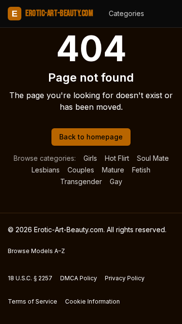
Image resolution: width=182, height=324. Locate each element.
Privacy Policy (125, 278)
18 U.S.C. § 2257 (30, 278)
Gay (116, 181)
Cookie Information (92, 301)
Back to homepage (91, 137)
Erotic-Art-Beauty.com (52, 13)
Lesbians (46, 170)
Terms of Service (32, 301)
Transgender (81, 181)
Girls (90, 158)
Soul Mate (153, 158)
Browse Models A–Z (36, 251)
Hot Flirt (117, 158)
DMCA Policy (78, 278)
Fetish (141, 170)
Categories (126, 13)
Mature (113, 170)
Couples (80, 170)
